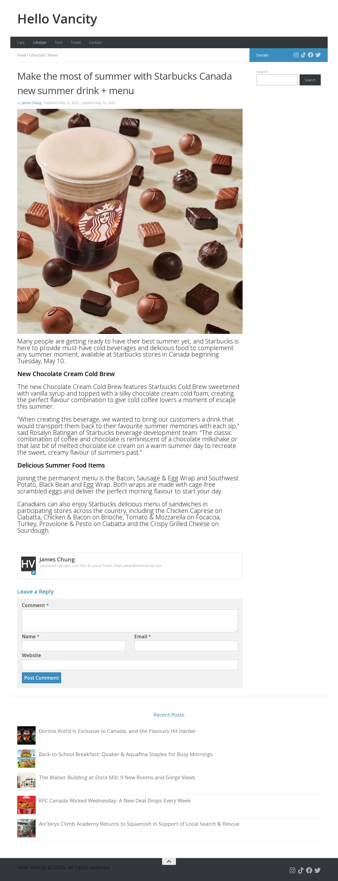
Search (261, 71)
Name (31, 636)
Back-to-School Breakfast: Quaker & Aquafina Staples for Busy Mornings (126, 754)
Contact (95, 42)
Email (142, 636)
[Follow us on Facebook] (310, 55)
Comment (35, 605)
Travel (76, 42)
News (53, 55)
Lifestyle (39, 42)
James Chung (31, 103)
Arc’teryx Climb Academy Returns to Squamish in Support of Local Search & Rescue (139, 823)
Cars (21, 42)
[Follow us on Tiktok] (303, 55)
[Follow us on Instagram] (296, 55)
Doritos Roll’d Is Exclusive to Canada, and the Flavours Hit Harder (117, 731)
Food (21, 55)
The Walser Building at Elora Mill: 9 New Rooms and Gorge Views (117, 777)
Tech (58, 42)
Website (31, 655)
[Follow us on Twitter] (318, 55)
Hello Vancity (57, 18)
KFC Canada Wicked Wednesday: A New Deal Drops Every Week (115, 800)
